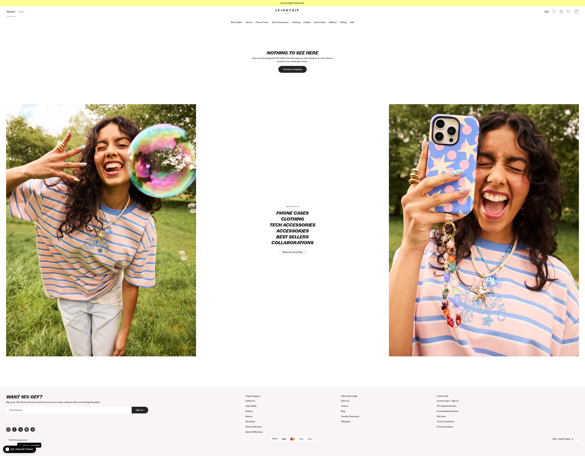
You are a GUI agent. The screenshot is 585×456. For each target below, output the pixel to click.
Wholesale (345, 421)
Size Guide (250, 421)
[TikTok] (32, 429)
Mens (21, 11)
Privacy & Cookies (445, 426)
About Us (345, 400)
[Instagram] (8, 429)
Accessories (320, 22)
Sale (352, 22)
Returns (248, 416)
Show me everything (293, 251)
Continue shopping (292, 69)
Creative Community (350, 416)
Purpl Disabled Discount (447, 411)
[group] (292, 3)
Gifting (343, 22)
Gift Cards (441, 416)
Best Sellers (237, 22)
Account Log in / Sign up (447, 400)
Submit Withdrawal (253, 431)
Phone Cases (262, 22)
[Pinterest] (26, 429)
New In (249, 22)
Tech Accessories (280, 22)
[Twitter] (20, 429)
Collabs (307, 22)
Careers (344, 405)
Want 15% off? (24, 397)
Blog (343, 411)
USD (546, 11)
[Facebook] (14, 429)
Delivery (249, 411)
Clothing (296, 22)
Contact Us (250, 400)
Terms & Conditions (445, 421)
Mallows (333, 22)
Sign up (139, 409)
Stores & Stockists (253, 426)
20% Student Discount (446, 405)
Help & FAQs (251, 405)
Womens (11, 11)
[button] (19, 449)
